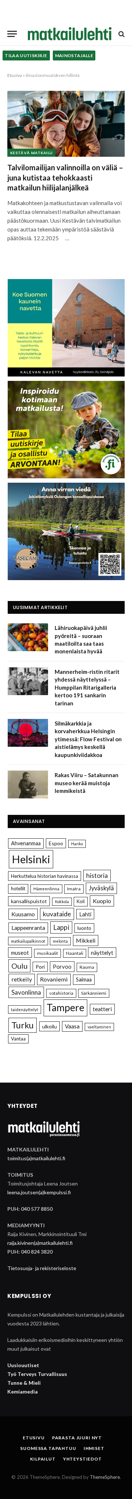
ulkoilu (49, 1026)
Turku (22, 1025)
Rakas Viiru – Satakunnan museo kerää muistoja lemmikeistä (86, 783)
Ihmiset (94, 1448)
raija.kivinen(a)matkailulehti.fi (40, 1243)
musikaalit (47, 953)
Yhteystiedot (82, 1459)
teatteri (102, 1009)
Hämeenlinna (46, 888)
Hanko (77, 843)
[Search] (121, 34)
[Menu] (12, 34)
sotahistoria (61, 993)
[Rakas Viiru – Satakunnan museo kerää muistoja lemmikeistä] (28, 784)
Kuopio (102, 900)
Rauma (87, 967)
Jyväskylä (101, 888)
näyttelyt (102, 952)
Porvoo (62, 966)
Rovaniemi (54, 979)
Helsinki (31, 859)
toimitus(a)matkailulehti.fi (36, 1158)
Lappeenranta (28, 927)
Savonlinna (26, 992)
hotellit (18, 888)
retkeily (21, 979)
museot (20, 952)
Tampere (65, 1007)
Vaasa (72, 1026)
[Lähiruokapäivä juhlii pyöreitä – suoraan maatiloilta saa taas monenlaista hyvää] (28, 637)
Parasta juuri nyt (77, 1437)
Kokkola (62, 901)
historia (97, 875)
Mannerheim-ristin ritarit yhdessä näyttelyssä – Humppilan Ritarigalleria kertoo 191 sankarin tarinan (87, 687)
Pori (40, 967)
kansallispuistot (29, 901)
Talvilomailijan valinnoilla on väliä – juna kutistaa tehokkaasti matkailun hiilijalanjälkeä (65, 177)
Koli (81, 901)
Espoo (56, 843)
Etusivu (14, 75)
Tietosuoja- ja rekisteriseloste (41, 1268)
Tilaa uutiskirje (26, 55)
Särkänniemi (93, 993)
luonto (84, 928)
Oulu (19, 965)
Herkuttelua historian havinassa (44, 876)
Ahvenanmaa (26, 843)
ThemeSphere (105, 1477)
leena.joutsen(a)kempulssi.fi (39, 1192)
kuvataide (57, 914)
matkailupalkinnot (28, 941)
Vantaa (18, 1039)
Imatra (74, 888)
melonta (60, 941)
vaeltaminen (99, 1026)
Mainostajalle (74, 55)
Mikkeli (85, 940)
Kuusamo (23, 913)
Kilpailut (43, 1459)
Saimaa (84, 979)
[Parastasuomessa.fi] (69, 34)
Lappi (61, 927)
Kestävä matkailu (31, 153)
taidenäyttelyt (24, 1009)
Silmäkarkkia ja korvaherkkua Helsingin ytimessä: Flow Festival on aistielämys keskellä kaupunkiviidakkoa (88, 739)
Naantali (74, 953)
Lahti (85, 914)
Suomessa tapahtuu (48, 1448)
